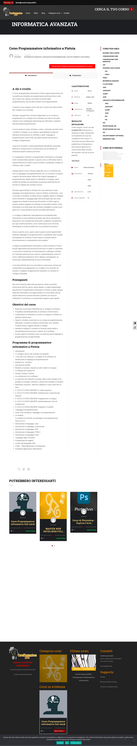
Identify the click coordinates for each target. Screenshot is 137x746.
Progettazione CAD (109, 126)
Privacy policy (76, 743)
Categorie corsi (54, 13)
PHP (106, 116)
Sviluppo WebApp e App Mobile (78, 57)
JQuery (105, 94)
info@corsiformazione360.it (26, 3)
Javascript (107, 90)
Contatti (66, 13)
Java (104, 87)
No (67, 743)
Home (28, 13)
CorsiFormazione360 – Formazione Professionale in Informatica (84, 677)
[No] (134, 740)
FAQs (36, 13)
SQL (106, 119)
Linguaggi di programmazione (54, 57)
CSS (104, 65)
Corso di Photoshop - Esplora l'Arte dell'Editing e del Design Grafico (83, 521)
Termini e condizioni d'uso (109, 687)
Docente (16, 55)
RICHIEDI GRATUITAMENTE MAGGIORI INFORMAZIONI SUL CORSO (72, 66)
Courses (21, 37)
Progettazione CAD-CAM (111, 129)
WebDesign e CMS (109, 139)
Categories (27, 55)
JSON (104, 97)
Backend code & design (111, 53)
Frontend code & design (111, 68)
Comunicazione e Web (110, 56)
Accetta (60, 743)
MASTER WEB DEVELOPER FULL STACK (53, 530)
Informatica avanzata (33, 57)
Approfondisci (23, 502)
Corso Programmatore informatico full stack (23, 522)
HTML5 (107, 74)
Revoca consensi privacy (108, 682)
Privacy (102, 677)
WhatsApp (7, 3)
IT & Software (108, 84)
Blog (43, 13)
